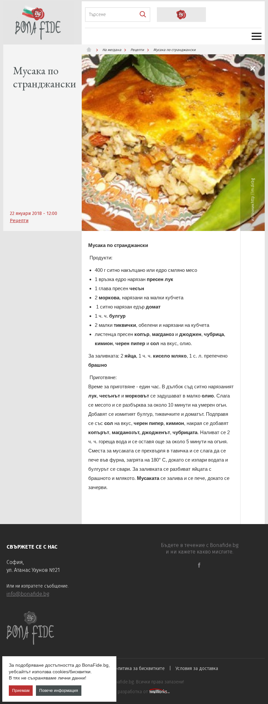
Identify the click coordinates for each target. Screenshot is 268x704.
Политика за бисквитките (138, 668)
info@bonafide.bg (28, 594)
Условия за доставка (197, 668)
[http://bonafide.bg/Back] (253, 68)
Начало (91, 49)
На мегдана (111, 50)
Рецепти (19, 220)
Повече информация (58, 690)
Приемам (20, 690)
